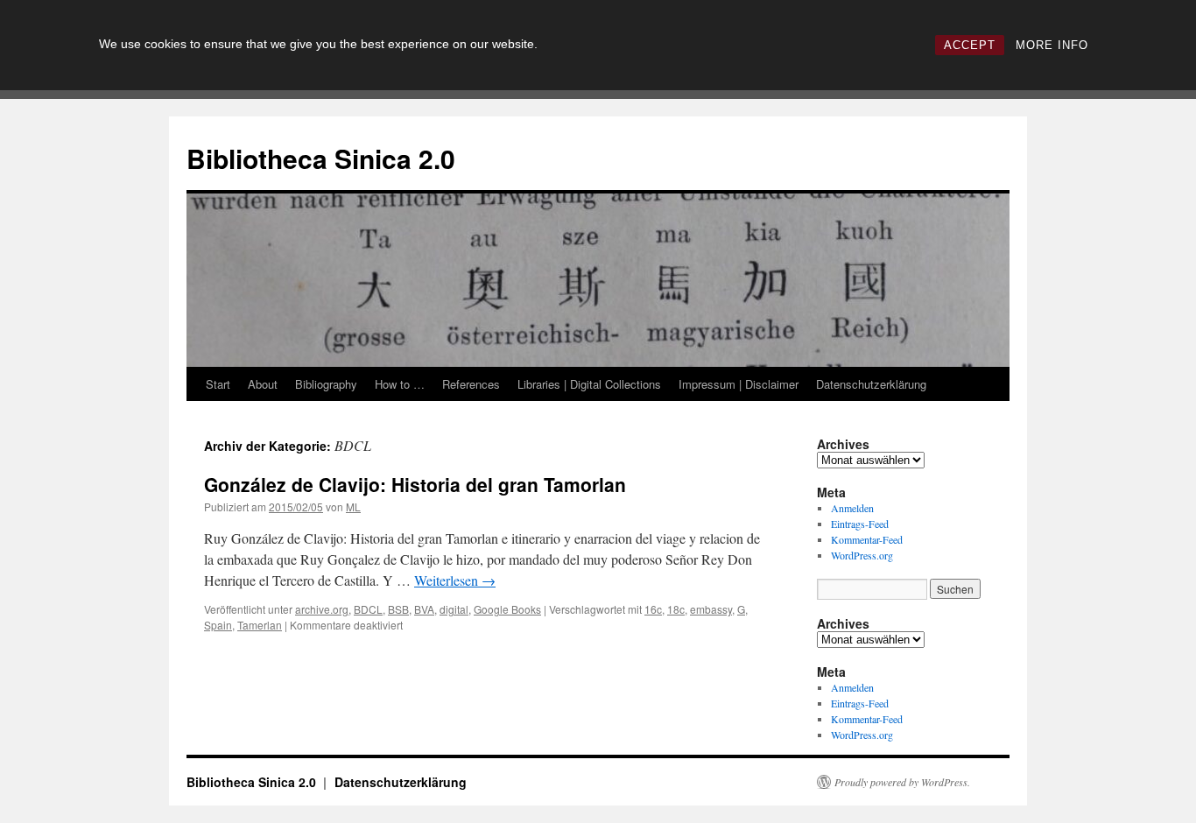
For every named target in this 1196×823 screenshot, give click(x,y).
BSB (398, 608)
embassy (711, 608)
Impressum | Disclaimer (739, 384)
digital (454, 608)
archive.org (321, 608)
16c (653, 608)
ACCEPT (969, 45)
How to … (400, 384)
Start (218, 384)
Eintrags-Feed (860, 524)
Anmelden (852, 508)
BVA (424, 608)
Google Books (507, 608)
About (263, 384)
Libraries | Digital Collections (589, 384)
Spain (218, 624)
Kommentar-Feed (867, 539)
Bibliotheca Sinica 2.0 (320, 158)
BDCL (368, 608)
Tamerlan (259, 624)
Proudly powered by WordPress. (902, 782)
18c (676, 608)
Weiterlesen (455, 580)
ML (353, 506)
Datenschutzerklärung (871, 384)
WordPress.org (862, 555)
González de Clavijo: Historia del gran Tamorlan (415, 484)
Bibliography (326, 384)
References (471, 384)
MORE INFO (1052, 45)
